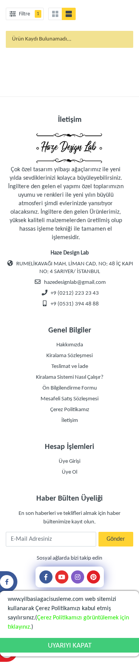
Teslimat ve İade (69, 366)
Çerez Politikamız (69, 410)
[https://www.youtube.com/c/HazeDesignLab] (61, 577)
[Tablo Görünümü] (55, 14)
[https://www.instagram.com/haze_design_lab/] (77, 577)
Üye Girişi (69, 461)
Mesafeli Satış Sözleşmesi (69, 399)
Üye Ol (69, 472)
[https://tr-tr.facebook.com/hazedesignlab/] (46, 577)
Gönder (116, 539)
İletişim (69, 420)
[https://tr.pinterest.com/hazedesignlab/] (93, 577)
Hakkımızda (69, 345)
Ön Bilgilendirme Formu (69, 388)
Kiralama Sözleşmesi (69, 356)
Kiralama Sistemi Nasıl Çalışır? (69, 377)
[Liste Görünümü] (69, 14)
